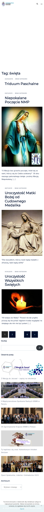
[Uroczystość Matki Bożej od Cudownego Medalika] (22, 233)
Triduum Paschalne (21, 84)
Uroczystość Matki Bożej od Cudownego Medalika (20, 199)
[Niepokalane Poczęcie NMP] (22, 136)
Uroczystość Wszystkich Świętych (15, 280)
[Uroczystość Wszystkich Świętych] (22, 301)
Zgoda (22, 509)
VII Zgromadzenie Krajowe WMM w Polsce (18, 427)
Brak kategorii (21, 79)
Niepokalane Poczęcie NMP (17, 100)
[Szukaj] (39, 347)
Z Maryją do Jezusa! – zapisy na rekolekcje (18, 378)
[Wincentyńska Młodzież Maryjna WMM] (8, 4)
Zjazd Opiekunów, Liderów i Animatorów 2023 (20, 475)
